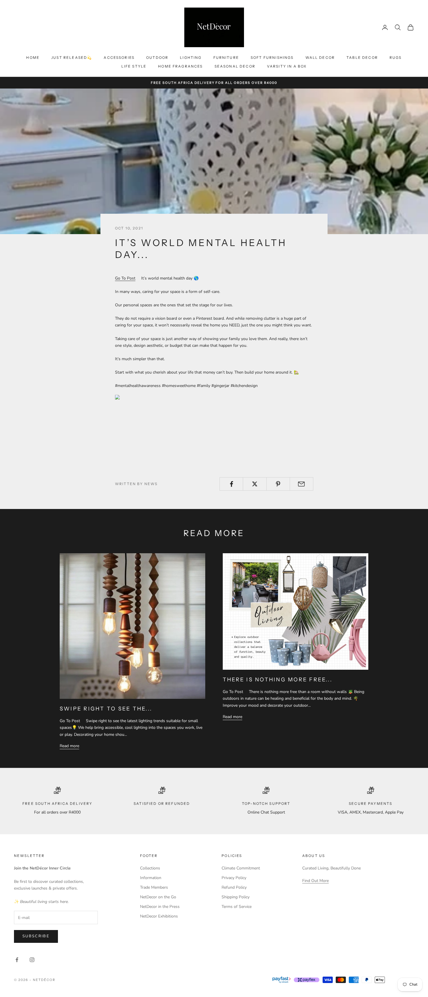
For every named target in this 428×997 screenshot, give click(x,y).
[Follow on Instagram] (32, 960)
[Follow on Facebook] (17, 960)
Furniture (226, 57)
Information (150, 878)
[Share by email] (301, 484)
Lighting (190, 57)
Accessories (119, 57)
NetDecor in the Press (160, 906)
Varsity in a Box (287, 66)
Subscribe (35, 936)
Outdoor (157, 57)
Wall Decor (320, 57)
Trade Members (154, 887)
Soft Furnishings (272, 57)
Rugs (396, 57)
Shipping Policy (236, 897)
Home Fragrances (180, 66)
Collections (150, 868)
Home (33, 57)
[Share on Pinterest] (278, 484)
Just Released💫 (71, 57)
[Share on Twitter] (254, 484)
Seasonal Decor (235, 66)
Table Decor (362, 57)
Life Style (134, 66)
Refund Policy (234, 887)
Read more (69, 746)
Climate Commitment (241, 868)
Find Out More (315, 880)
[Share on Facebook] (231, 484)
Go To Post (125, 278)
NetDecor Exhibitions (159, 916)
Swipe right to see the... (106, 709)
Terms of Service (237, 906)
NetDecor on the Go (158, 897)
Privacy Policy (234, 878)
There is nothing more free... (278, 679)
